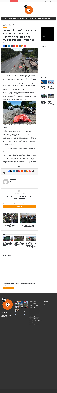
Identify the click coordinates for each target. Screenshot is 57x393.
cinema (35, 301)
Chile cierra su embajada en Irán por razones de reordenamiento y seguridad (44, 88)
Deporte (49, 18)
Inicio (6, 18)
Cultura (39, 18)
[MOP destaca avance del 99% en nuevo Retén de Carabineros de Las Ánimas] (8, 238)
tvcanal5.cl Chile (32, 324)
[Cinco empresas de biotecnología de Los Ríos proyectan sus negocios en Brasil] (26, 310)
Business (31, 301)
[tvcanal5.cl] (28, 10)
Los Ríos (7, 24)
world (37, 324)
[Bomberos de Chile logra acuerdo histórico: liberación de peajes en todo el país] (17, 302)
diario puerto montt (33, 303)
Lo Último (10, 18)
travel (34, 322)
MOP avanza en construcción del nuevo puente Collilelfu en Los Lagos (19, 244)
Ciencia (35, 18)
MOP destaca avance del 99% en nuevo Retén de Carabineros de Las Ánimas (7, 244)
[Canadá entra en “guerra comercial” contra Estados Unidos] (51, 82)
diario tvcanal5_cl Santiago (34, 316)
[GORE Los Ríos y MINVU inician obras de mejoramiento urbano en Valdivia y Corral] (26, 315)
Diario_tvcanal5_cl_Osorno (34, 318)
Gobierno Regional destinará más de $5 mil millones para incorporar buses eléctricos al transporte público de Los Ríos (31, 245)
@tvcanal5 (13, 179)
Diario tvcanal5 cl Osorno (34, 305)
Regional (15, 18)
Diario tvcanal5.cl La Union (34, 309)
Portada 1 (34, 320)
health (31, 320)
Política (23, 18)
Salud (27, 18)
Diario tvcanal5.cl (32, 307)
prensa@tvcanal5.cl (47, 301)
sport (31, 322)
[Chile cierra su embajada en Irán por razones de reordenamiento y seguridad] (44, 82)
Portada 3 (39, 320)
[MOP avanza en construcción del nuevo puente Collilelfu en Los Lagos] (19, 238)
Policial (19, 18)
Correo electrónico (6, 278)
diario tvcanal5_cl (32, 314)
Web (21, 278)
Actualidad (44, 18)
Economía (31, 18)
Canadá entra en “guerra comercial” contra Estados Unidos (51, 87)
